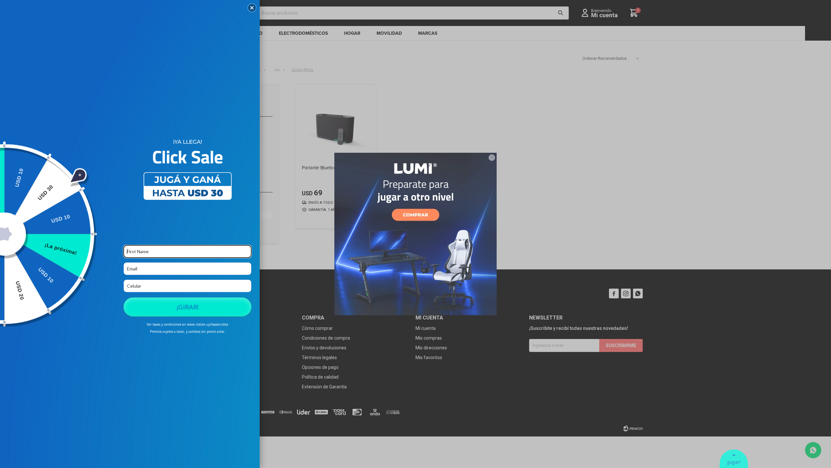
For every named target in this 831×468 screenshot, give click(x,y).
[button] (252, 8)
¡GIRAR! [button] (188, 306)
